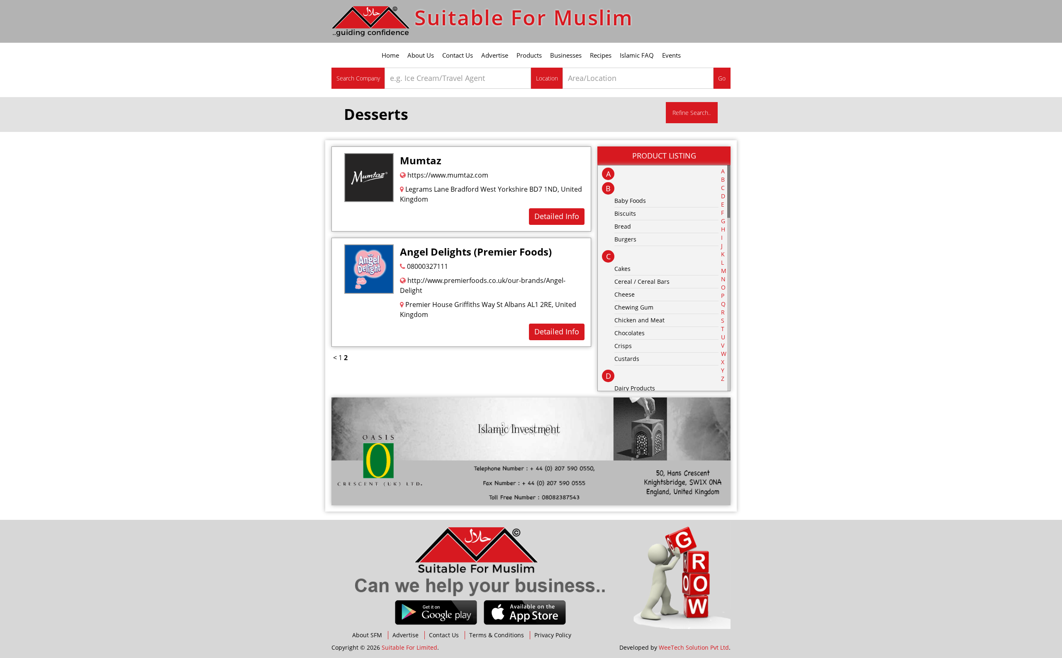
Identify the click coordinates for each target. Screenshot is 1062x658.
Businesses (566, 55)
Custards (626, 359)
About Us (420, 55)
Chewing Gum (633, 307)
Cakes (622, 269)
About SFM (367, 635)
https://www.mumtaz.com (447, 175)
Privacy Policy (552, 635)
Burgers (625, 239)
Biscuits (625, 213)
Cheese (624, 294)
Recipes (600, 55)
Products (529, 55)
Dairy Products (634, 388)
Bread (622, 226)
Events (671, 55)
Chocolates (629, 333)
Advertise (494, 55)
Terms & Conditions (496, 635)
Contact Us (457, 55)
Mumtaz (420, 160)
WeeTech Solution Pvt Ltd (694, 647)
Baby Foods (630, 201)
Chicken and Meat (639, 320)
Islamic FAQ (637, 55)
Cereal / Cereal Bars (642, 281)
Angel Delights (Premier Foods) (476, 251)
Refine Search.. (691, 113)
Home (390, 55)
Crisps (623, 346)
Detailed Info (556, 216)
